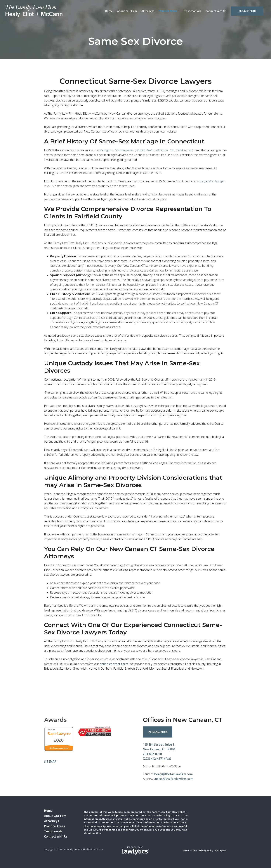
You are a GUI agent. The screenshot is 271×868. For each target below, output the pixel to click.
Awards (55, 719)
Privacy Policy (206, 850)
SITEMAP (50, 761)
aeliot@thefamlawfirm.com (173, 779)
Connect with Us (215, 11)
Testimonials (192, 11)
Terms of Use (190, 850)
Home (109, 11)
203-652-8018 (247, 11)
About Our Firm (127, 11)
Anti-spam (220, 850)
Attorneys (147, 11)
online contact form (114, 664)
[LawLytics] (135, 850)
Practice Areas (168, 11)
